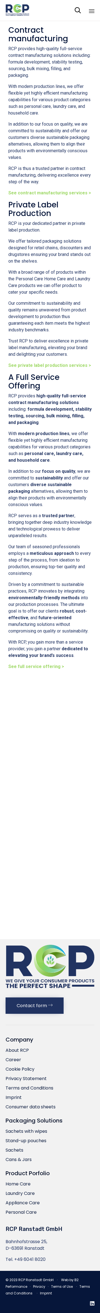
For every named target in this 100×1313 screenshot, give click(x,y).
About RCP (17, 1050)
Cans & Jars (19, 1159)
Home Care (18, 1184)
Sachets (14, 1150)
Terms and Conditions (29, 1088)
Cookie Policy (20, 1069)
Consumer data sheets (31, 1107)
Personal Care (21, 1212)
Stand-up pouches (26, 1140)
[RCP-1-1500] (50, 990)
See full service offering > (36, 666)
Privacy (39, 1286)
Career (13, 1060)
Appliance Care (23, 1203)
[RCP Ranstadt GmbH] (17, 10)
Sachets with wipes (26, 1131)
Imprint (14, 1097)
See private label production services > (49, 365)
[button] (35, 1005)
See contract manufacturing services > (49, 192)
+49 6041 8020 (30, 1259)
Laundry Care (20, 1193)
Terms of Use (62, 1286)
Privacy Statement (26, 1078)
